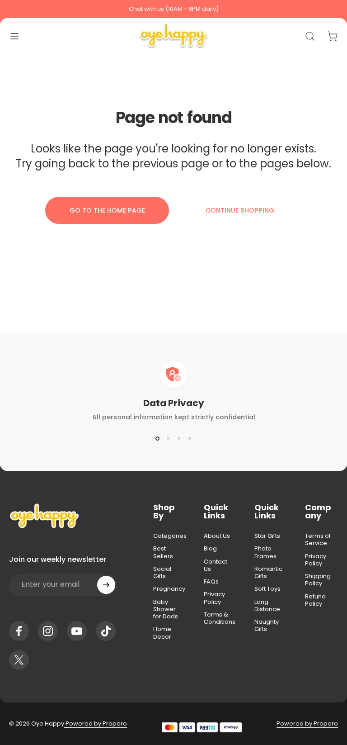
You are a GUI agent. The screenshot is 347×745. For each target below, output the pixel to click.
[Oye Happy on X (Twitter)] (19, 660)
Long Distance (267, 605)
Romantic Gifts (268, 572)
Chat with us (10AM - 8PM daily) (174, 9)
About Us (217, 536)
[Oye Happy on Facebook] (19, 631)
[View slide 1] (157, 438)
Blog (210, 548)
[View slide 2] (168, 438)
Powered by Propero (95, 723)
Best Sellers (163, 552)
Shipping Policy (318, 580)
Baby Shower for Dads (165, 609)
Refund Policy (315, 600)
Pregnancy (169, 589)
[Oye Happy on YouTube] (77, 631)
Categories (170, 536)
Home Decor (162, 633)
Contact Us (215, 565)
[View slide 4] (189, 438)
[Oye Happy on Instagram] (48, 631)
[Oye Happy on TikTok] (106, 631)
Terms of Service (318, 539)
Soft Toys (267, 589)
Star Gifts (267, 536)
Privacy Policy (214, 598)
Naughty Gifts (266, 625)
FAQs (211, 581)
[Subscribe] (106, 585)
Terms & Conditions (219, 618)
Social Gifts (162, 572)
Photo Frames (265, 552)
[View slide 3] (179, 438)
